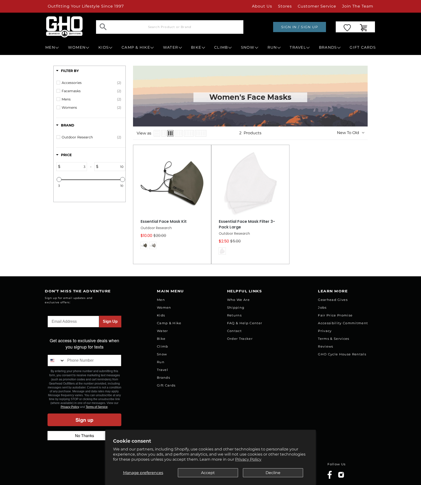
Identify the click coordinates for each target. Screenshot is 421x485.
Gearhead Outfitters (99, 471)
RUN (272, 47)
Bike (161, 339)
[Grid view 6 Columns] (200, 133)
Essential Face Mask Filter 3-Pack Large (247, 224)
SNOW (248, 47)
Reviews (325, 346)
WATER (170, 47)
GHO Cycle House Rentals (342, 354)
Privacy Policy (248, 459)
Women (164, 307)
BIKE (196, 47)
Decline (273, 472)
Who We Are (238, 300)
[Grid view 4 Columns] (179, 133)
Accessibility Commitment (343, 323)
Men (161, 300)
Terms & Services (333, 339)
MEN (50, 47)
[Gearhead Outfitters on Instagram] (341, 476)
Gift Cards (166, 385)
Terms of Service (97, 407)
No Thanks (84, 435)
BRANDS (328, 47)
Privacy (325, 331)
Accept (208, 472)
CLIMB (221, 47)
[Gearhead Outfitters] (64, 26)
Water (162, 331)
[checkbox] (91, 83)
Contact (234, 331)
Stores (285, 6)
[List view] (157, 133)
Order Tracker (240, 339)
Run (160, 362)
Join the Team (357, 6)
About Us (262, 6)
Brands (163, 377)
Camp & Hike (169, 323)
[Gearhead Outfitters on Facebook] (329, 478)
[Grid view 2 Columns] (163, 133)
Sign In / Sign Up (299, 27)
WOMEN (77, 47)
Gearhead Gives (333, 300)
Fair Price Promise (335, 315)
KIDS (103, 47)
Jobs (322, 307)
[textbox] (73, 166)
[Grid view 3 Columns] (170, 133)
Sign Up (110, 321)
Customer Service (317, 6)
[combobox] (56, 360)
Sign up (84, 419)
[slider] (59, 179)
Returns (234, 315)
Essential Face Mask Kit (164, 221)
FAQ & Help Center (244, 323)
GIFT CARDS (363, 47)
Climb (162, 346)
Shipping (236, 307)
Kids (161, 315)
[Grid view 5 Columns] (189, 133)
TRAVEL (298, 47)
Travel (162, 370)
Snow (162, 354)
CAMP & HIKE (136, 47)
